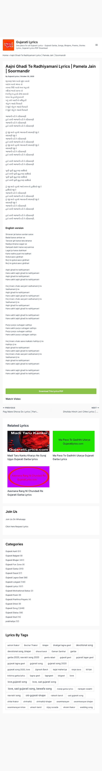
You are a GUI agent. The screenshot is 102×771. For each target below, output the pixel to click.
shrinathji (27, 701)
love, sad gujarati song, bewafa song (30, 688)
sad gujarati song (75, 695)
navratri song (14, 695)
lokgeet (61, 675)
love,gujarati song (17, 681)
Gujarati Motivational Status (18, 591)
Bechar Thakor (31, 645)
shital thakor (13, 701)
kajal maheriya (60, 669)
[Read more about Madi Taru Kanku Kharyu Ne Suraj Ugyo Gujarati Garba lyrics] (28, 441)
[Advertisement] (51, 18)
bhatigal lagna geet (62, 645)
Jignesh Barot (41, 669)
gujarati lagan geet (85, 657)
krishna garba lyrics (16, 675)
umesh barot (36, 707)
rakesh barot (57, 695)
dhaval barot (41, 651)
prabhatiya (10, 621)
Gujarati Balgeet (13, 556)
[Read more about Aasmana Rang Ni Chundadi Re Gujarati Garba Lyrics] (28, 476)
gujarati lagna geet (16, 663)
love (72, 675)
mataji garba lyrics (65, 689)
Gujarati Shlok (12, 604)
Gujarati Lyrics (27, 42)
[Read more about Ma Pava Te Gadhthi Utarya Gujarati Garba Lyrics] (74, 441)
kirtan (89, 669)
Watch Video (13, 398)
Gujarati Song (12, 608)
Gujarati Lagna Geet (14, 577)
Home (5, 55)
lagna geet (35, 675)
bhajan (45, 645)
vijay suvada (52, 707)
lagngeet (49, 675)
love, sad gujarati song (44, 681)
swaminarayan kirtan (16, 707)
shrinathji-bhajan (44, 701)
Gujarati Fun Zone (14, 564)
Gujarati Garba (12, 569)
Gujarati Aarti (11, 551)
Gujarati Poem (12, 595)
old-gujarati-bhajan (36, 695)
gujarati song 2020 (57, 663)
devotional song (84, 645)
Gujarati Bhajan (12, 560)
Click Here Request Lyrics (17, 526)
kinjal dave (76, 669)
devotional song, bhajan (19, 651)
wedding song (86, 707)
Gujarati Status (12, 612)
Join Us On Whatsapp (16, 519)
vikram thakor (69, 707)
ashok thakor (13, 645)
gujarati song (36, 663)
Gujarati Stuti (11, 617)
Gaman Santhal (58, 651)
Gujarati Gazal (12, 573)
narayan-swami (85, 689)
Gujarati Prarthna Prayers (17, 599)
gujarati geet (65, 657)
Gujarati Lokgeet (13, 582)
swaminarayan (63, 701)
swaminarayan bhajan (83, 701)
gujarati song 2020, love (18, 669)
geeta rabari (49, 657)
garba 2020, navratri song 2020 (23, 657)
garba (73, 651)
